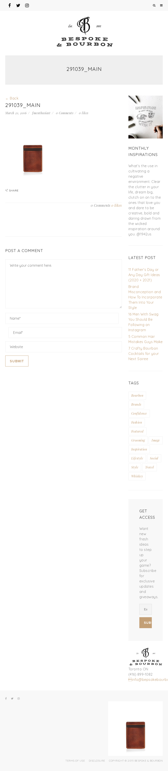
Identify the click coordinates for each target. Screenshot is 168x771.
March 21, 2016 (15, 113)
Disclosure (97, 760)
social (154, 458)
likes (83, 113)
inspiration (139, 449)
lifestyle (137, 458)
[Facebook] (6, 698)
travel (149, 467)
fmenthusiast (41, 113)
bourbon (137, 395)
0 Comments (64, 113)
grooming (138, 440)
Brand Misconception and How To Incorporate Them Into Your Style (145, 297)
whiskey (137, 476)
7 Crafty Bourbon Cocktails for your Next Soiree (143, 353)
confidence (139, 413)
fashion (136, 422)
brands (136, 404)
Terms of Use (75, 760)
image (156, 440)
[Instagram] (19, 698)
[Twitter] (12, 698)
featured (137, 431)
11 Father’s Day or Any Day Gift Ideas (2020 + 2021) (144, 274)
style (134, 467)
